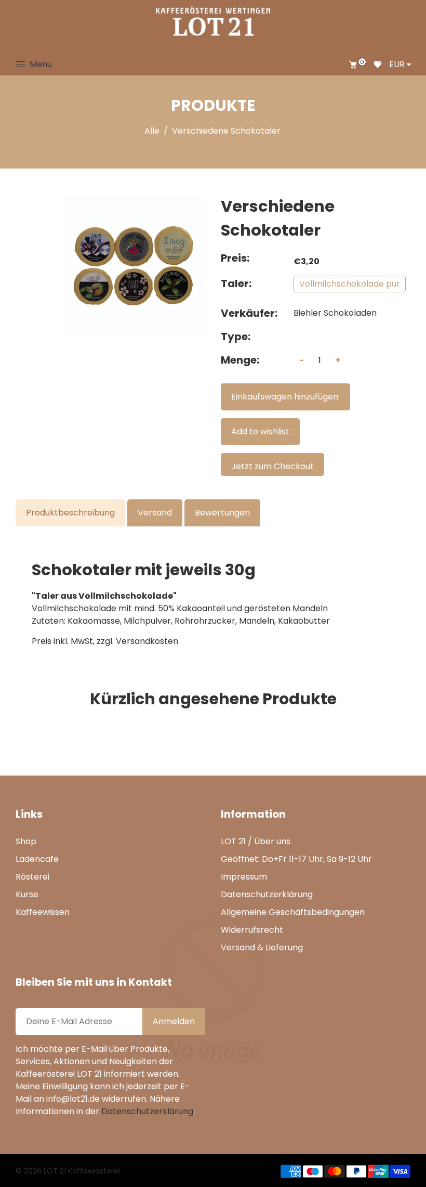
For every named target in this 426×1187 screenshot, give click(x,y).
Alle (151, 131)
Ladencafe (37, 859)
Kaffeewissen (43, 912)
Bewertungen (222, 513)
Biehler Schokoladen (335, 313)
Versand (155, 513)
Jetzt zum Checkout (272, 466)
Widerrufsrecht (252, 930)
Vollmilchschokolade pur (349, 284)
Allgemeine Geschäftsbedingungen (293, 912)
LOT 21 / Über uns (255, 841)
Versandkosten (147, 641)
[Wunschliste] (377, 64)
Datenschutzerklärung (267, 894)
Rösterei (32, 877)
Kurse (27, 894)
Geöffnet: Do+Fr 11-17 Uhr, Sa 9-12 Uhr (296, 859)
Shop (26, 841)
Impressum (244, 877)
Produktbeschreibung (70, 513)
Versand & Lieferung (262, 947)
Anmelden (174, 1021)
